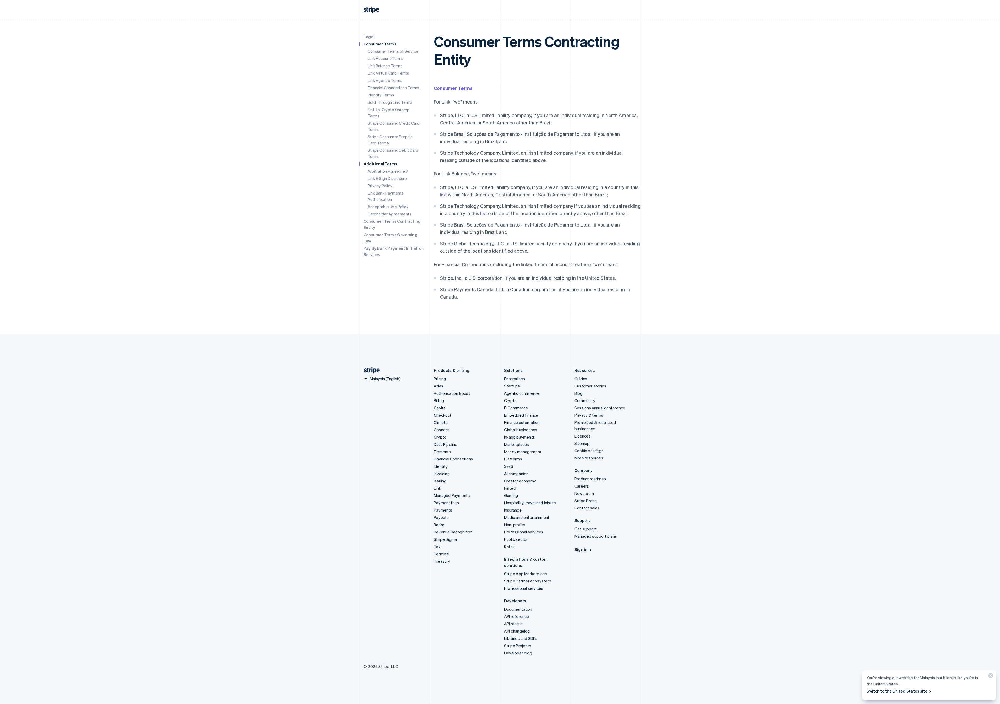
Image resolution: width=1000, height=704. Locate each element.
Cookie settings (588, 450)
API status (513, 623)
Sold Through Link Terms (390, 102)
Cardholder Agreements (389, 213)
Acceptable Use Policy (388, 206)
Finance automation (522, 422)
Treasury (442, 561)
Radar (439, 524)
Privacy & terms (588, 415)
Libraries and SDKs (521, 638)
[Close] (990, 676)
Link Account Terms (386, 58)
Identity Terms (381, 95)
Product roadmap (590, 478)
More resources (588, 457)
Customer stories (590, 386)
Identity (441, 466)
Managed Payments (452, 495)
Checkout (443, 415)
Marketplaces (516, 444)
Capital (440, 407)
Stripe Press (585, 500)
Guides (580, 378)
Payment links (446, 502)
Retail (509, 546)
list (443, 194)
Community (584, 400)
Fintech (510, 488)
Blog (578, 393)
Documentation (518, 609)
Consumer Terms (453, 88)
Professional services (523, 532)
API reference (516, 616)
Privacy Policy (380, 185)
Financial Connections (453, 459)
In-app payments (519, 437)
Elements (442, 451)
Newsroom (584, 493)
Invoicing (442, 473)
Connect (441, 429)
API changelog (517, 631)
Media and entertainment (527, 517)
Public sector (516, 539)
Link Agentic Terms (385, 80)
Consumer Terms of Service (393, 51)
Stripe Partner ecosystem (527, 581)
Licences (582, 436)
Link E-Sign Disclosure (387, 178)
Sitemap (582, 443)
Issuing (440, 480)
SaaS (508, 466)
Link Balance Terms (385, 65)
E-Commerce (516, 407)
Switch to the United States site (897, 691)
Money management (522, 451)
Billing (439, 400)
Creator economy (520, 480)
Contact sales (587, 508)
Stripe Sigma (445, 539)
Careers (581, 486)
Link (437, 488)
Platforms (513, 459)
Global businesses (520, 429)
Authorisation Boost (452, 393)
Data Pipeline (446, 444)
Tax (437, 546)
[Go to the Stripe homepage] (370, 370)
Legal (369, 36)
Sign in (581, 549)
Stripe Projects (517, 645)
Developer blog (518, 653)
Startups (512, 386)
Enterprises (514, 378)
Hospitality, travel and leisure (530, 502)
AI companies (516, 473)
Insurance (513, 510)
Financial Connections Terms (393, 87)
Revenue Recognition (453, 532)
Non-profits (514, 524)
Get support (585, 528)
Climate (441, 422)
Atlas (438, 386)
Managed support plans (595, 536)
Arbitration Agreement (388, 171)
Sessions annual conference (599, 407)
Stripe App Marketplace (525, 573)
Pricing (440, 378)
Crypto (440, 437)
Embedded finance (521, 415)
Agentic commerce (521, 393)
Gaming (511, 495)
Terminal (441, 553)
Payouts (441, 517)
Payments (443, 510)
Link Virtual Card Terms (388, 73)
